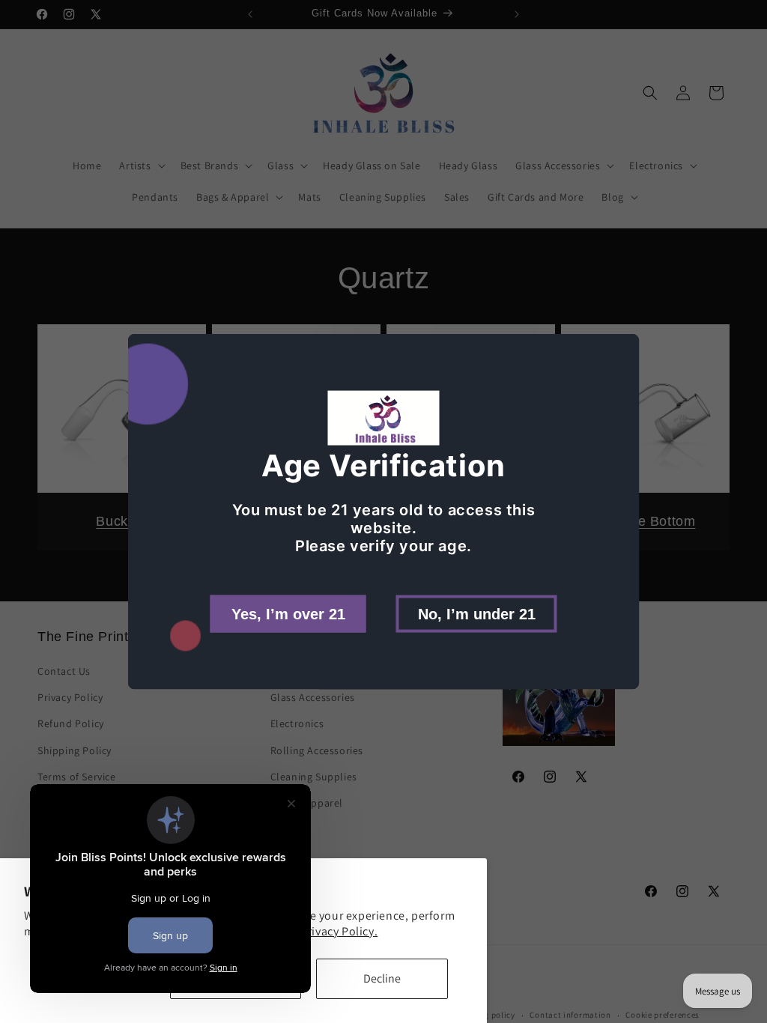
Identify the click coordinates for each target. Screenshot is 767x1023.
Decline (382, 978)
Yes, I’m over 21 (288, 613)
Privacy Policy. (339, 931)
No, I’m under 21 (477, 613)
